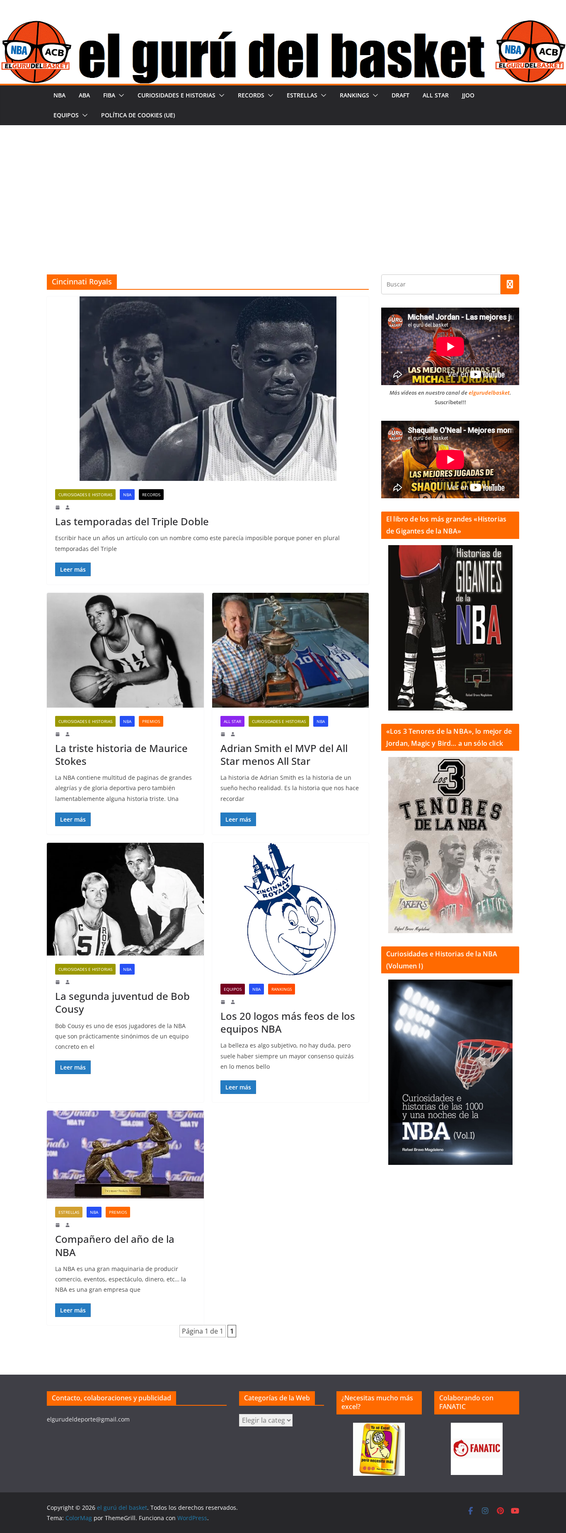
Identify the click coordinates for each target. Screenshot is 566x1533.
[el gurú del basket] (283, 25)
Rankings (354, 95)
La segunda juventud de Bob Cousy (122, 1002)
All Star (436, 95)
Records (251, 95)
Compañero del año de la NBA (114, 1245)
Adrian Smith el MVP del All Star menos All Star (284, 754)
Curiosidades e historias (176, 95)
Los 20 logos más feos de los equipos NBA (287, 1022)
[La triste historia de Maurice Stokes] (125, 650)
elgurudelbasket (489, 392)
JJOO (468, 95)
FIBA (109, 95)
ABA (84, 95)
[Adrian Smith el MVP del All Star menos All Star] (290, 650)
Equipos (66, 115)
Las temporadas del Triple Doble (132, 521)
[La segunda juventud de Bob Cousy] (125, 899)
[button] (119, 95)
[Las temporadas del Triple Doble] (208, 388)
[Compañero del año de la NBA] (125, 1154)
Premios (151, 721)
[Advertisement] (283, 187)
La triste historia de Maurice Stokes (121, 754)
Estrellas (302, 95)
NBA (59, 95)
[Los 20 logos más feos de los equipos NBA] (290, 909)
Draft (400, 95)
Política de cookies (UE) (138, 115)
